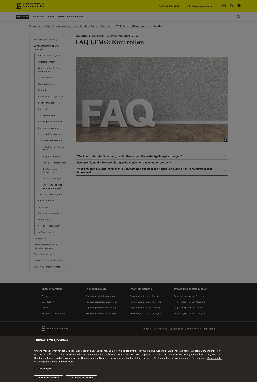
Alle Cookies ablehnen (48, 377)
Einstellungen (44, 369)
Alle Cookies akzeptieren (81, 377)
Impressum (67, 361)
